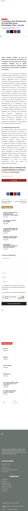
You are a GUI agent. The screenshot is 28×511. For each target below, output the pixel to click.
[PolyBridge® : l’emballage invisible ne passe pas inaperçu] (22, 246)
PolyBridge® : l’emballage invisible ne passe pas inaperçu (10, 246)
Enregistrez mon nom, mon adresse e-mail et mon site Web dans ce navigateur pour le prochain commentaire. (13, 287)
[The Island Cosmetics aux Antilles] (22, 222)
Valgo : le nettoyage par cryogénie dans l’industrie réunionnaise (10, 214)
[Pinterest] (15, 31)
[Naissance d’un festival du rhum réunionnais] (22, 238)
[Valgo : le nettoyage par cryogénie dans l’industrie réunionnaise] (22, 214)
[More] (22, 31)
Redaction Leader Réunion (9, 28)
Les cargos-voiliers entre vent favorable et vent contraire (11, 384)
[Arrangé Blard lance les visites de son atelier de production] (22, 230)
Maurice (5, 357)
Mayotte (5, 348)
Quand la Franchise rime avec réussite (20, 202)
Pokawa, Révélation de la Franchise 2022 (7, 202)
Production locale (7, 207)
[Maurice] (23, 359)
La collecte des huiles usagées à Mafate (9, 391)
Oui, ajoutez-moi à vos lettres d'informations (14, 292)
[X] (11, 31)
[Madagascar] (23, 376)
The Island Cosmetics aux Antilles (9, 221)
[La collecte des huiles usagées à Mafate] (23, 393)
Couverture (4, 19)
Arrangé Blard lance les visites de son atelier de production (10, 230)
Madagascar (7, 374)
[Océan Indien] (23, 368)
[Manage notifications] (4, 507)
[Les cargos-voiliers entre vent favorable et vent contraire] (23, 385)
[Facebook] (8, 31)
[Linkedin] (18, 31)
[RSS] (17, 457)
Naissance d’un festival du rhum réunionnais (10, 237)
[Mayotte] (23, 351)
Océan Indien (7, 365)
